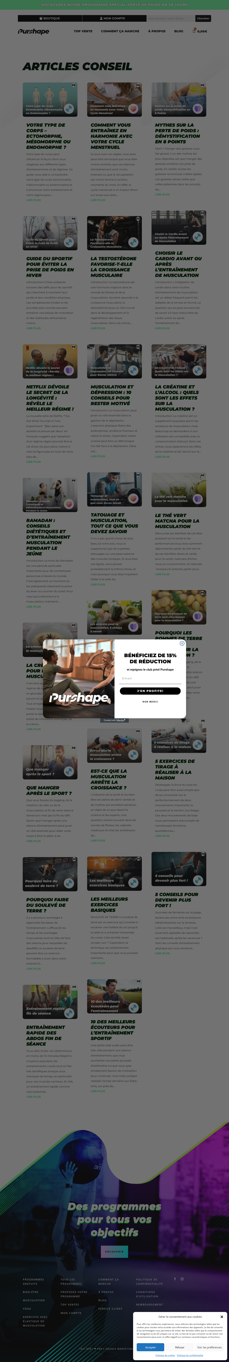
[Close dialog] (182, 643)
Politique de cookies (165, 1355)
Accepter (150, 1347)
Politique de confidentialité (190, 1355)
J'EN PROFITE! (150, 691)
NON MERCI (150, 702)
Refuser (179, 1347)
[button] (222, 1317)
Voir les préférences (209, 1347)
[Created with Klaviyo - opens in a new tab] (114, 720)
